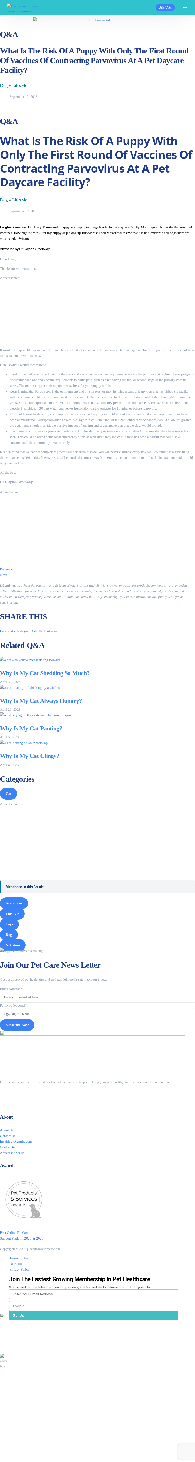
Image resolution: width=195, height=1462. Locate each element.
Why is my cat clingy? (29, 755)
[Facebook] (11, 1093)
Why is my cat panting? (31, 728)
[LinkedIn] (11, 1104)
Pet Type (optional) (13, 1005)
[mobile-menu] (184, 7)
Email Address (11, 989)
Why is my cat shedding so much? (45, 673)
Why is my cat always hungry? (41, 700)
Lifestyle (19, 85)
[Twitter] (11, 1098)
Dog (4, 85)
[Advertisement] (97, 314)
